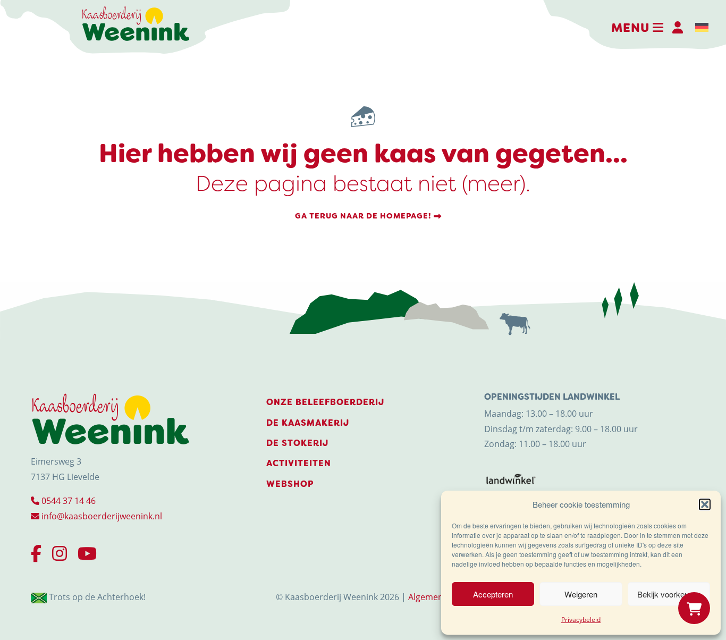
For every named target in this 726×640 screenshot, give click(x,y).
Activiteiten (298, 463)
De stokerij (297, 443)
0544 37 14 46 (67, 501)
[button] (704, 504)
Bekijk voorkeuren (668, 594)
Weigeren (580, 594)
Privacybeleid (581, 619)
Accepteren (493, 594)
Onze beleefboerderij (325, 402)
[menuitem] (702, 27)
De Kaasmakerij (307, 422)
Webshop (290, 484)
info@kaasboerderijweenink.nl (100, 516)
